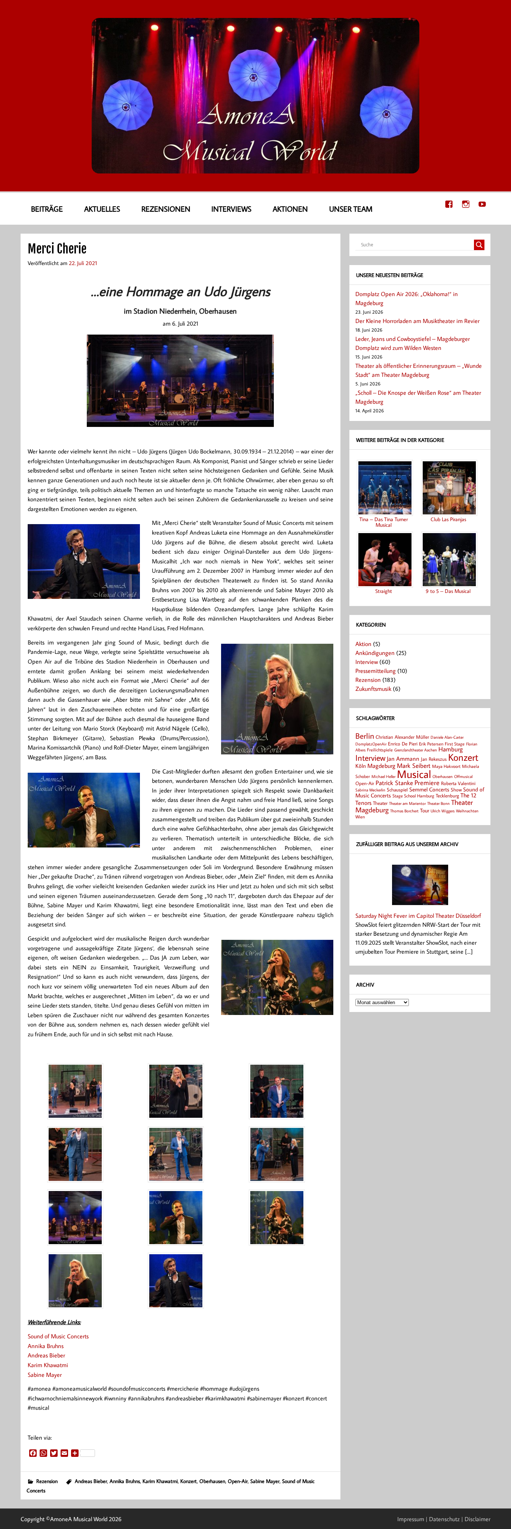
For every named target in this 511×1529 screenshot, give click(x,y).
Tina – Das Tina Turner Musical (383, 522)
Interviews (231, 208)
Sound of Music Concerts (58, 1336)
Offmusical (463, 776)
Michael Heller (383, 776)
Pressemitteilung (375, 670)
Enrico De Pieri (402, 744)
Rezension (47, 1481)
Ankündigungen (375, 652)
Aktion (363, 643)
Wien (360, 816)
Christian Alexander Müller (402, 737)
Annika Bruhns (46, 1346)
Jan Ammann (403, 758)
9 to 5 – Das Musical (448, 590)
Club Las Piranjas (448, 519)
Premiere (427, 782)
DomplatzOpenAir (370, 744)
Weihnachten (467, 810)
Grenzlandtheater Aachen (415, 750)
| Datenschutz (443, 1519)
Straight (383, 590)
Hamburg (450, 749)
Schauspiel (397, 789)
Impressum (410, 1519)
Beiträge (47, 208)
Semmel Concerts (429, 789)
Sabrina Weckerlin (370, 790)
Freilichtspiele (380, 750)
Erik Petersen (431, 744)
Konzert (188, 1481)
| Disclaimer (475, 1519)
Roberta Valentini (458, 783)
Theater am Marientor (407, 803)
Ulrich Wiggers (443, 810)
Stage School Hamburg (413, 796)
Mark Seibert (414, 765)
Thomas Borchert (404, 810)
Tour (424, 810)
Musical (414, 774)
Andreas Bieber (46, 1355)
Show (456, 790)
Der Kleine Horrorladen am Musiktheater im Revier (417, 320)
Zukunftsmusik (373, 688)
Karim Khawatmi (48, 1365)
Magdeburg (381, 765)
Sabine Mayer (45, 1374)
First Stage (455, 744)
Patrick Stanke (394, 782)
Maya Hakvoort (446, 766)
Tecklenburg (447, 796)
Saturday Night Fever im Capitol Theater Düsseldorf (418, 915)
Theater (380, 803)
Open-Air (238, 1481)
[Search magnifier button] (479, 245)
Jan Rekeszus (434, 759)
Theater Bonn (438, 803)
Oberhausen (212, 1481)
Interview (366, 661)
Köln (360, 765)
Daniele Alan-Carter (447, 737)
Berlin (364, 736)
